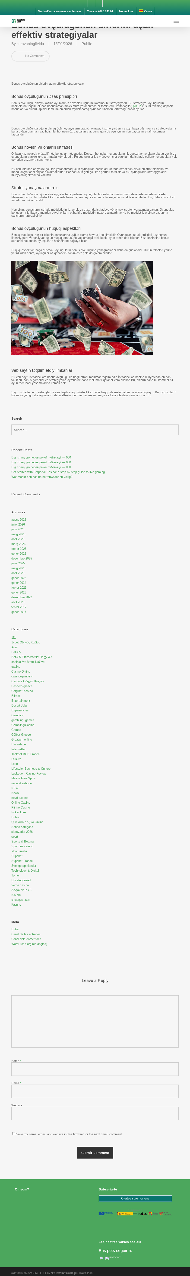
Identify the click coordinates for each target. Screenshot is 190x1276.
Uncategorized (21, 880)
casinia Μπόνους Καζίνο (27, 661)
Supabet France (22, 860)
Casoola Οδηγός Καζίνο (27, 681)
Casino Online (20, 671)
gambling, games (22, 720)
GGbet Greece (21, 734)
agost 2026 (18, 519)
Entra (15, 929)
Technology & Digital (25, 870)
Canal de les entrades (26, 934)
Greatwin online (21, 739)
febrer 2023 (18, 587)
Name (16, 1061)
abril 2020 (17, 602)
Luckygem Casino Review (28, 773)
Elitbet (15, 695)
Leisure (16, 758)
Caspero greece (21, 686)
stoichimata (19, 851)
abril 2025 (17, 573)
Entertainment (20, 700)
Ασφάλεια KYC (21, 890)
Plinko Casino (20, 807)
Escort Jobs (19, 705)
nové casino (19, 797)
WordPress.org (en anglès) (29, 943)
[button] (176, 21)
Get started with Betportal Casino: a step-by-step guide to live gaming (58, 472)
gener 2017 (18, 611)
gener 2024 (18, 582)
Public (87, 44)
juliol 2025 (18, 563)
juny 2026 (17, 529)
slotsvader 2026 (22, 831)
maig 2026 (18, 534)
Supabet (16, 856)
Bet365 (16, 652)
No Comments (34, 56)
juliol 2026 (18, 524)
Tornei (15, 875)
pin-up (137, 106)
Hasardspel (18, 744)
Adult (14, 647)
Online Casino (20, 802)
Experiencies (20, 710)
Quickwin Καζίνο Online (27, 822)
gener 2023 (18, 592)
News (15, 792)
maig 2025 (18, 568)
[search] (166, 21)
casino (15, 666)
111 (13, 637)
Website (16, 1105)
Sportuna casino (22, 846)
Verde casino (20, 885)
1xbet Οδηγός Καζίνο (25, 642)
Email (16, 1083)
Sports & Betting (22, 841)
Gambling (17, 715)
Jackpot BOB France (25, 754)
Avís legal (87, 1273)
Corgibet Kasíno (22, 690)
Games (16, 729)
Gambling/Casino (22, 724)
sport (14, 836)
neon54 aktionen (22, 783)
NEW (14, 788)
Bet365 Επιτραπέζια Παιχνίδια (31, 656)
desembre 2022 (21, 597)
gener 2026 (18, 553)
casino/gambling (22, 676)
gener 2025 (18, 577)
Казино (16, 904)
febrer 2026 (18, 548)
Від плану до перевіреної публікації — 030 (41, 457)
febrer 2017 (18, 607)
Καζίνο (16, 894)
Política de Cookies (64, 1273)
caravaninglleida (30, 44)
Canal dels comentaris (26, 939)
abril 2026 (17, 539)
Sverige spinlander (23, 865)
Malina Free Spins (23, 778)
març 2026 (18, 543)
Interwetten (18, 749)
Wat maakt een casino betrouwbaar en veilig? (41, 476)
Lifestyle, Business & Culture (31, 768)
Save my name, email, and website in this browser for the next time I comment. (69, 1134)
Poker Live (18, 812)
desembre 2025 (21, 558)
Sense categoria (22, 826)
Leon (14, 763)
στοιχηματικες (20, 899)
